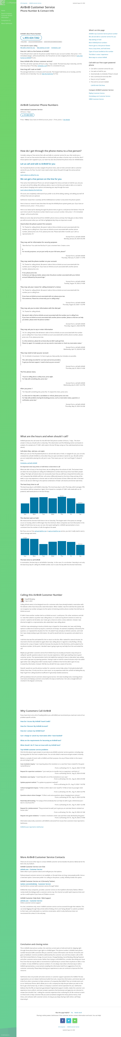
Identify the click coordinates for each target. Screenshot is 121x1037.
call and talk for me (40, 531)
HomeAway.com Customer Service (99, 96)
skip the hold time (47, 74)
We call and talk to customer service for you (102, 37)
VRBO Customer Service (96, 99)
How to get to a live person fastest (99, 45)
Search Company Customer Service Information (6, 15)
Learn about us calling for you (29, 175)
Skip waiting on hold (43, 48)
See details (66, 120)
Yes (72, 1013)
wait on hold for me (54, 531)
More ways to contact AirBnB (98, 57)
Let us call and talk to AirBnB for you (37, 163)
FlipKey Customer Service (97, 93)
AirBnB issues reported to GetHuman (32, 827)
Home (3, 10)
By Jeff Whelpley (30, 599)
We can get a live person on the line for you (41, 179)
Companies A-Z (6, 20)
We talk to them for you (27, 48)
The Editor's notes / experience (98, 54)
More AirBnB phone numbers (98, 43)
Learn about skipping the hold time (31, 190)
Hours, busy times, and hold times (99, 48)
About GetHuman (6, 23)
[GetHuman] (8, 2)
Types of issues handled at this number (101, 51)
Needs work (78, 1013)
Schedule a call (55, 48)
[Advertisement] (52, 89)
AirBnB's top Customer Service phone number (103, 34)
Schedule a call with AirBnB (28, 463)
